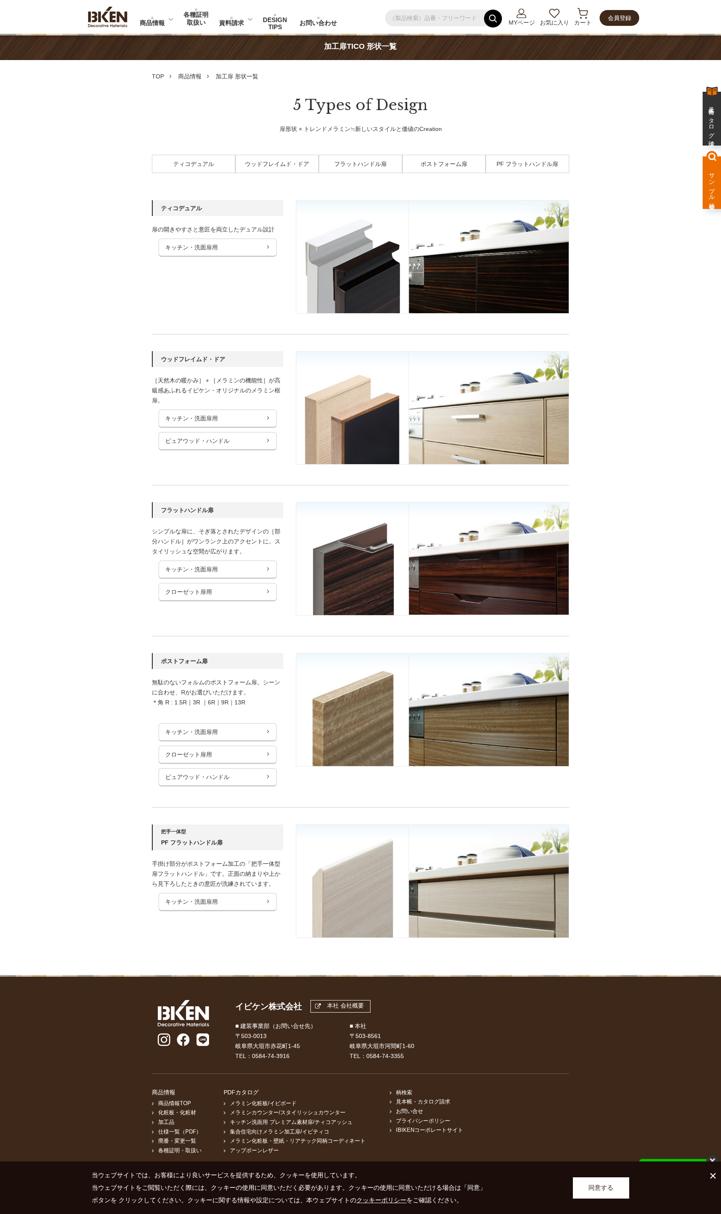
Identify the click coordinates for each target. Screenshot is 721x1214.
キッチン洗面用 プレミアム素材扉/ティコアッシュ (291, 1122)
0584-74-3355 (385, 1056)
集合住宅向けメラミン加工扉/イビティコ (279, 1132)
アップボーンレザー (254, 1151)
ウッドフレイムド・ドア (277, 164)
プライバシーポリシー (423, 1121)
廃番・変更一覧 (177, 1141)
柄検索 (404, 1093)
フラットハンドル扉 (360, 164)
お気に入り (554, 22)
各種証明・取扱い (180, 1151)
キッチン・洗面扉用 (191, 247)
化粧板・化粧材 (177, 1113)
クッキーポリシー (381, 1200)
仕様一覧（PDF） (180, 1132)
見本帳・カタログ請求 (423, 1102)
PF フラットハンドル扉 (527, 164)
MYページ (522, 22)
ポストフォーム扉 (444, 164)
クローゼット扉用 (188, 591)
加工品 (166, 1122)
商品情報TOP (174, 1103)
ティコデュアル (193, 164)
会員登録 (619, 18)
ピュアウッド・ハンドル (197, 440)
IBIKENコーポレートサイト (429, 1130)
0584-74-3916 (271, 1056)
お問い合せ (409, 1111)
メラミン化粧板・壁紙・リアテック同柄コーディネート (298, 1141)
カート (583, 22)
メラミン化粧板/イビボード (263, 1103)
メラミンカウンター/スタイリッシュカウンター (287, 1113)
